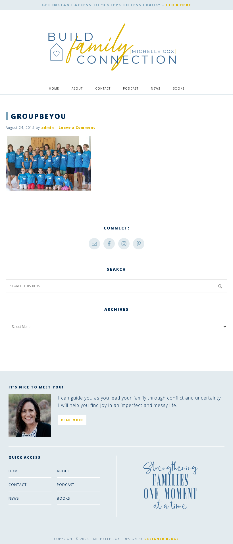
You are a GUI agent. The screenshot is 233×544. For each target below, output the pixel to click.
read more (72, 420)
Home (14, 471)
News (14, 498)
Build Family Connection (112, 47)
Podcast (65, 484)
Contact (18, 484)
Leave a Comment (77, 127)
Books (63, 498)
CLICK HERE (178, 5)
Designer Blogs (161, 539)
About (63, 471)
